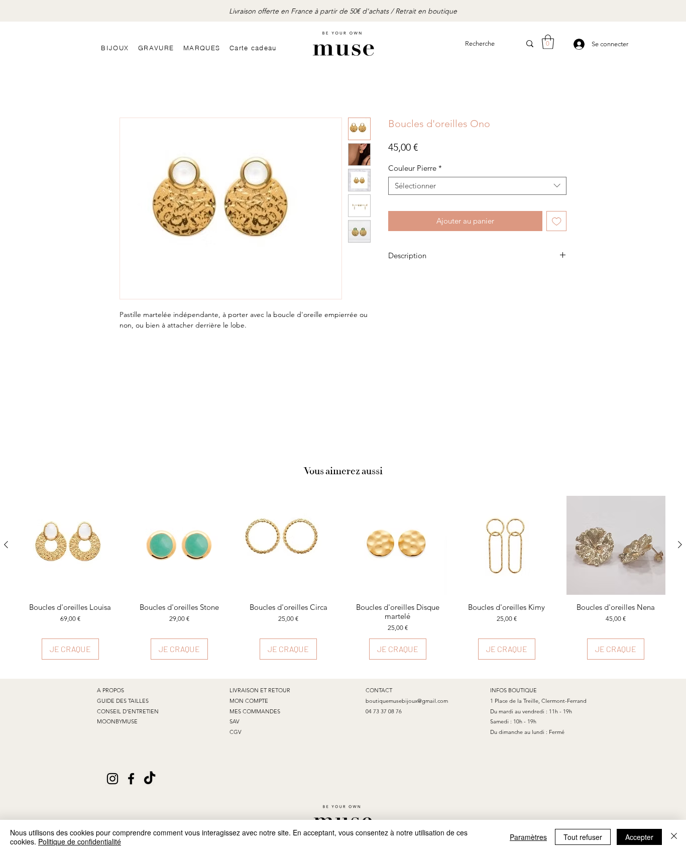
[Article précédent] (6, 545)
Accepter (639, 837)
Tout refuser (582, 837)
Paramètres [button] (528, 837)
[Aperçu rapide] (70, 545)
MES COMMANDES (255, 711)
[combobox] (477, 186)
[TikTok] (149, 778)
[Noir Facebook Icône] (131, 778)
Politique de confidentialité (79, 841)
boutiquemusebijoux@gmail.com (407, 700)
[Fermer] (674, 837)
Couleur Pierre (415, 168)
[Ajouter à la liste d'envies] (556, 221)
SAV (235, 721)
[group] (343, 578)
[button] (548, 42)
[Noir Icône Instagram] (112, 778)
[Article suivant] (680, 545)
